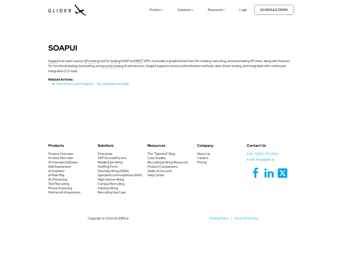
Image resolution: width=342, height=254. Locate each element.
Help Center (155, 175)
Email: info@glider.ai (260, 159)
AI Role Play (56, 175)
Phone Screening (60, 188)
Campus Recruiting (111, 184)
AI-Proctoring (57, 179)
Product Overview (60, 154)
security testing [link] (112, 66)
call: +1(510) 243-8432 (263, 154)
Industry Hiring (108, 188)
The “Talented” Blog (161, 154)
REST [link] (139, 61)
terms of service (246, 218)
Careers (202, 158)
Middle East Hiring (110, 162)
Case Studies (156, 158)
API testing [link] (91, 61)
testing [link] (115, 61)
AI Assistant (56, 171)
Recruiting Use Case (112, 192)
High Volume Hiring (111, 179)
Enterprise (105, 154)
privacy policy (219, 218)
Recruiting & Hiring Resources (167, 162)
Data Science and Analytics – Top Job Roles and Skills (92, 84)
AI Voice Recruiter (60, 158)
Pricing (202, 162)
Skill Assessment (59, 167)
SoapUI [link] (53, 61)
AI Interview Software (63, 162)
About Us (203, 154)
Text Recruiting (58, 184)
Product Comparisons (162, 167)
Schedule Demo (274, 10)
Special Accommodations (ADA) (120, 175)
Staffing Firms (108, 167)
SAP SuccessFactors (112, 158)
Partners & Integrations (64, 192)
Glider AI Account (159, 171)
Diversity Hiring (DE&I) (113, 171)
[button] (156, 10)
